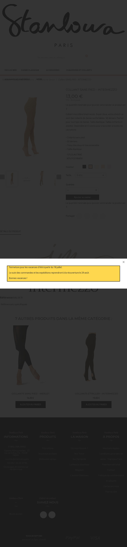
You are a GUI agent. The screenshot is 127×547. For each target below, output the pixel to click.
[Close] (123, 262)
